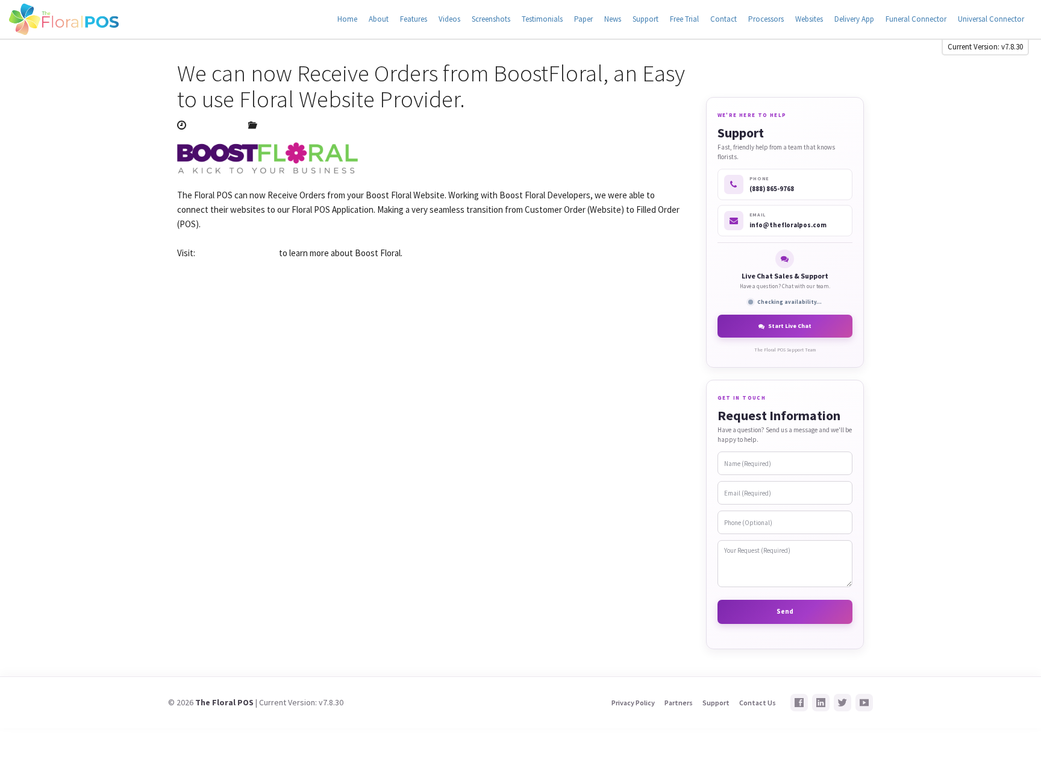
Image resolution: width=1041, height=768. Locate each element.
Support (645, 19)
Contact (723, 19)
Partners (678, 702)
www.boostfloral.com (237, 253)
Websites (809, 19)
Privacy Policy (633, 702)
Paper (583, 19)
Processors (766, 19)
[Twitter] (842, 702)
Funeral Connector (916, 19)
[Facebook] (799, 702)
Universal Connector (991, 19)
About (379, 19)
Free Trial (684, 19)
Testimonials (542, 19)
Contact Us (757, 702)
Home (347, 19)
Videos (449, 19)
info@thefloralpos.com (788, 225)
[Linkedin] (821, 702)
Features (413, 19)
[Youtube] (864, 702)
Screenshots (491, 19)
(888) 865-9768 (771, 188)
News (612, 19)
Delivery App (854, 19)
